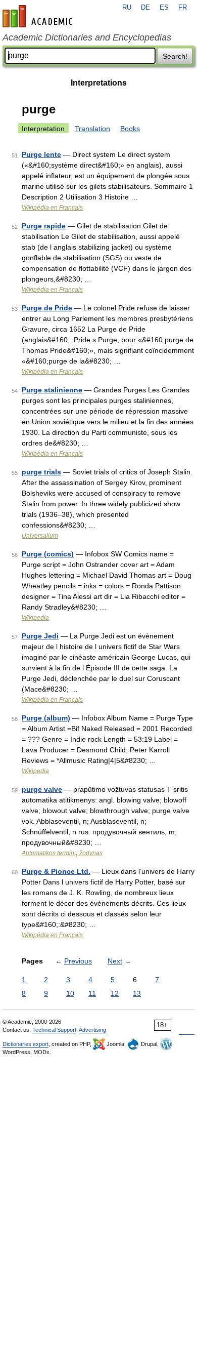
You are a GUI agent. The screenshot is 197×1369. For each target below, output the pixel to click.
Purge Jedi (40, 636)
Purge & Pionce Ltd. (56, 871)
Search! (175, 56)
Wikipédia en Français (52, 207)
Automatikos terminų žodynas (62, 853)
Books (130, 129)
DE (145, 7)
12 (115, 993)
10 (70, 993)
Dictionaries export (25, 1044)
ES (164, 7)
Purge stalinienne (52, 390)
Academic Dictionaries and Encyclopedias (87, 37)
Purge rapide (44, 226)
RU (126, 7)
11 (92, 993)
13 (137, 993)
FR (182, 7)
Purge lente (41, 154)
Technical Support (54, 1030)
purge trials (41, 472)
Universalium (40, 535)
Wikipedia (35, 617)
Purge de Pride (47, 308)
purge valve (42, 789)
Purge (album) (46, 718)
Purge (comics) (48, 554)
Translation (92, 129)
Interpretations (99, 82)
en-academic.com (39, 16)
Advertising (92, 1030)
